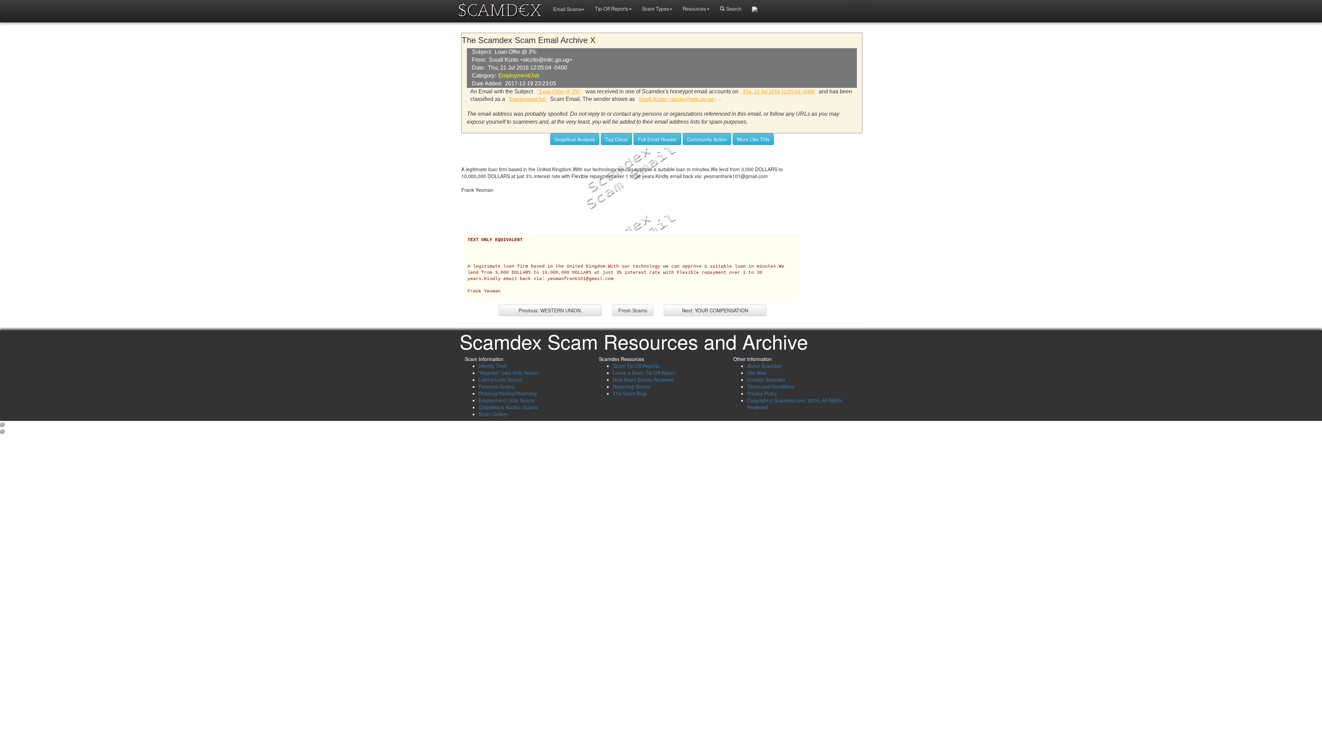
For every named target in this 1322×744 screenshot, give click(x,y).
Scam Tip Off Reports (636, 365)
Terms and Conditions (771, 386)
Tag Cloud (616, 139)
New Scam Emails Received (643, 379)
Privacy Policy (762, 393)
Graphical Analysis (575, 139)
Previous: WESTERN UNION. (550, 310)
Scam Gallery (493, 414)
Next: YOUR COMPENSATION (715, 310)
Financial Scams (496, 386)
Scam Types (655, 8)
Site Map (756, 372)
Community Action (707, 139)
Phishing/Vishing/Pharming (508, 393)
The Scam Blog (629, 393)
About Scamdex (764, 365)
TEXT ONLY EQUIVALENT (495, 240)
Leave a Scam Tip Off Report (644, 372)
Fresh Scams (632, 310)
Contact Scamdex (766, 379)
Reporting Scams (631, 386)
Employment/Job (519, 76)
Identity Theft (493, 365)
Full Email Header (657, 139)
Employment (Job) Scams (507, 400)
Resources (694, 8)
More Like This (753, 139)
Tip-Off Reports (611, 8)
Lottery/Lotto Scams (500, 379)
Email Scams (567, 9)
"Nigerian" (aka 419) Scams (509, 372)
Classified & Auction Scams (508, 407)
